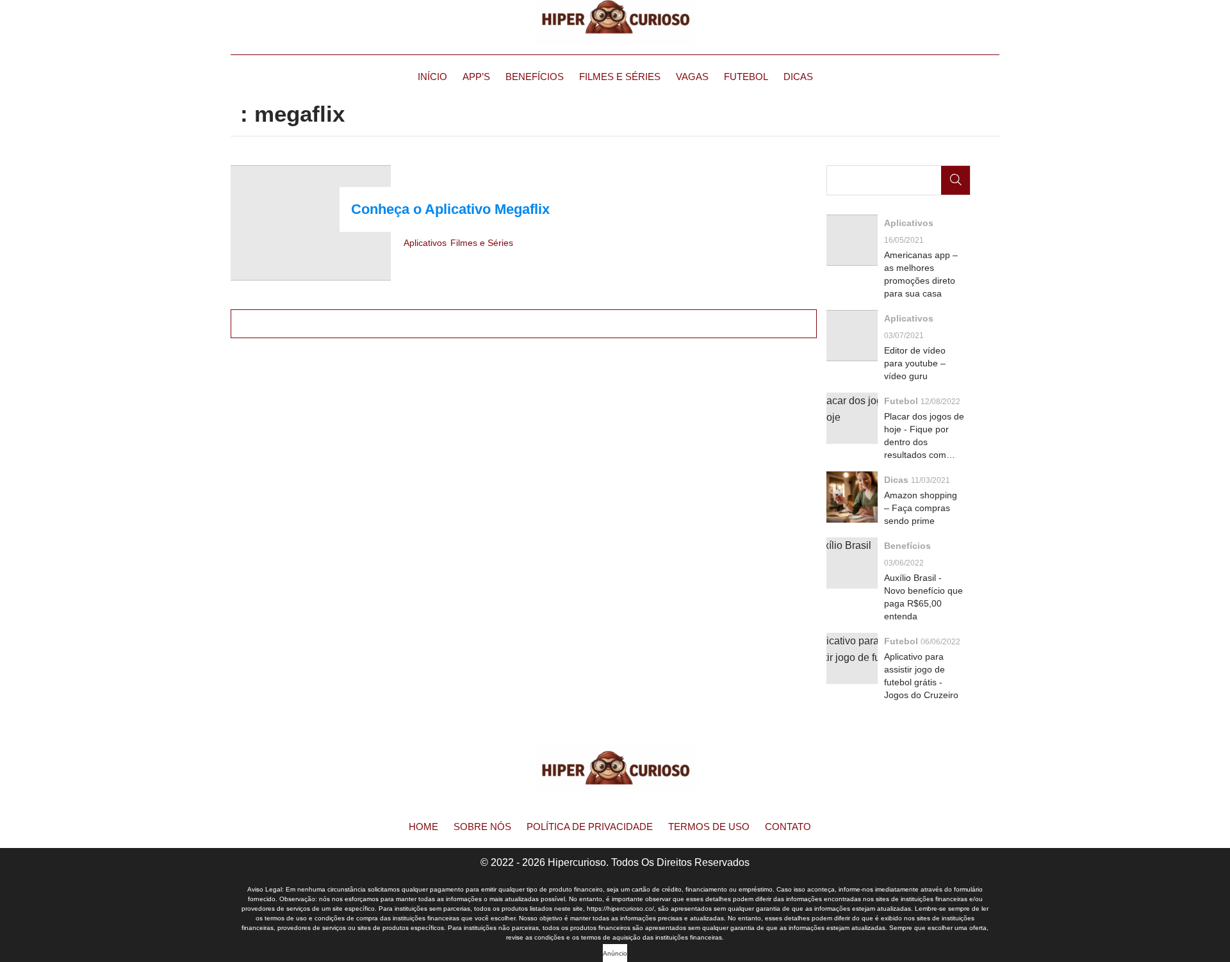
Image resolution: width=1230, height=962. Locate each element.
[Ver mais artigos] (524, 323)
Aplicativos (425, 243)
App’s (476, 76)
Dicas (798, 76)
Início (432, 76)
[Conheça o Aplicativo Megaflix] (311, 223)
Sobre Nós (482, 826)
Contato (788, 826)
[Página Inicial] (615, 22)
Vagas (692, 76)
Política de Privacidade (590, 826)
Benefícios (534, 76)
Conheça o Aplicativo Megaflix (450, 209)
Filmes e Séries (619, 76)
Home (423, 826)
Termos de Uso (709, 826)
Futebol (746, 76)
